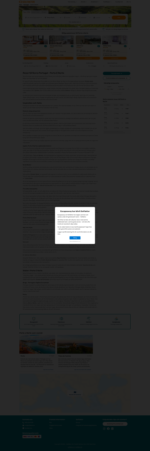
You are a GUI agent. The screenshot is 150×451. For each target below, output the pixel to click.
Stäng (75, 238)
